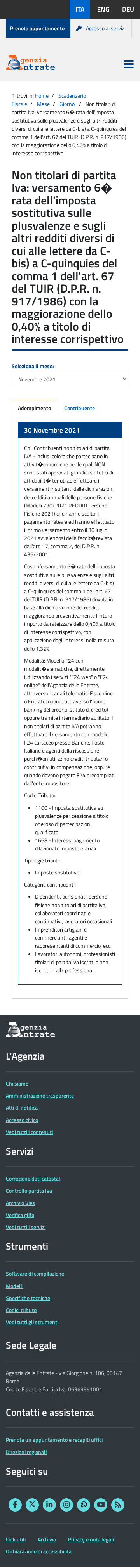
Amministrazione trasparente (40, 1095)
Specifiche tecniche (28, 1298)
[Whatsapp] (83, 1505)
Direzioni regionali (26, 1452)
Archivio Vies (20, 1203)
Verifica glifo (20, 1215)
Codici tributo (21, 1310)
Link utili (16, 1539)
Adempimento (34, 408)
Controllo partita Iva (29, 1190)
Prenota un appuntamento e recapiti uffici (54, 1439)
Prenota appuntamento (37, 28)
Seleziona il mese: (33, 366)
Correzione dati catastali (33, 1178)
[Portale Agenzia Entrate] (30, 64)
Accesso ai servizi (106, 28)
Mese (43, 104)
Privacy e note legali (91, 1539)
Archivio (47, 1539)
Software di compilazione (35, 1273)
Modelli (14, 1286)
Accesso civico (22, 1120)
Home (42, 96)
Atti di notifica (22, 1107)
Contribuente (79, 408)
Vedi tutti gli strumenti (32, 1322)
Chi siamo (17, 1083)
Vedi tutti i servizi (26, 1227)
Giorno (67, 104)
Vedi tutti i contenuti (29, 1132)
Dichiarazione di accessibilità (39, 1551)
